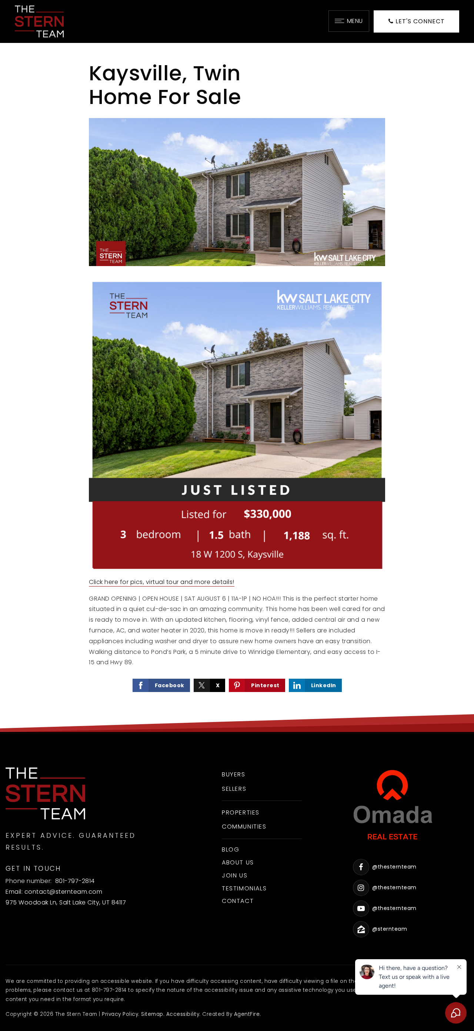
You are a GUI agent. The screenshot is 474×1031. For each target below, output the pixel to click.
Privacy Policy (120, 1014)
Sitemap (152, 1014)
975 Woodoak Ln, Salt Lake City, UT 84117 (66, 902)
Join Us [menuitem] (234, 875)
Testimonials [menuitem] (244, 888)
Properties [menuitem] (241, 812)
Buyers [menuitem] (234, 774)
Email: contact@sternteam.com (54, 891)
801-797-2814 (75, 881)
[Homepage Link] (39, 21)
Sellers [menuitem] (234, 789)
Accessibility (183, 1014)
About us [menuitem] (238, 862)
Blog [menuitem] (230, 849)
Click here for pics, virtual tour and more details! (161, 582)
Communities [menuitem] (244, 826)
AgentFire (247, 1014)
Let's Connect (419, 21)
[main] (237, 387)
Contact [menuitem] (238, 901)
